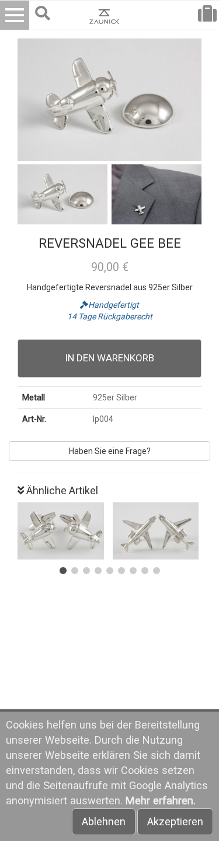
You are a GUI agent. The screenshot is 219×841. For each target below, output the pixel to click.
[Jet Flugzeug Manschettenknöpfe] (157, 531)
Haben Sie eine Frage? (110, 451)
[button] (63, 570)
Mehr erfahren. (161, 800)
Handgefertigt (113, 304)
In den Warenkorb (109, 358)
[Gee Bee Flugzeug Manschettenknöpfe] (62, 531)
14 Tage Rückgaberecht (109, 316)
